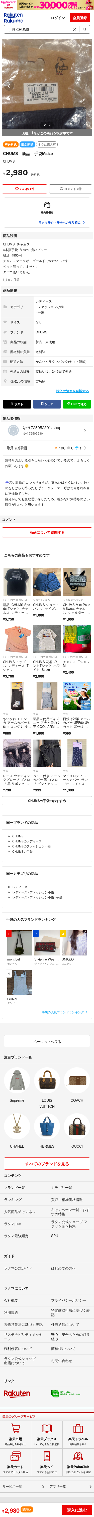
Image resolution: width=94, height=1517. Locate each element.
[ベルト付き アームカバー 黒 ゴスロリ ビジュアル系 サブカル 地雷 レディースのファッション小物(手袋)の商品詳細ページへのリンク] (47, 753)
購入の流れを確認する (72, 390)
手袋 (41, 312)
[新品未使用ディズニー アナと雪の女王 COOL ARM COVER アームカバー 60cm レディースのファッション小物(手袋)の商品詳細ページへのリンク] (47, 696)
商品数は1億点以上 (15, 1441)
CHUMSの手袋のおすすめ (47, 800)
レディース (44, 301)
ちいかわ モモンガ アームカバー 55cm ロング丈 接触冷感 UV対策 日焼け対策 (17, 726)
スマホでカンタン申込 (15, 1469)
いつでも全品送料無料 (46, 1441)
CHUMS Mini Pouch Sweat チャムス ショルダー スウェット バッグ (76, 610)
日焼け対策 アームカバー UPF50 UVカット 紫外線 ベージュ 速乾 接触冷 (76, 726)
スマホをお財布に (47, 1469)
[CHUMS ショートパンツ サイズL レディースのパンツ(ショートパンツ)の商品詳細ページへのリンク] (47, 582)
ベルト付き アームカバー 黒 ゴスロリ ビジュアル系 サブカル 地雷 (46, 781)
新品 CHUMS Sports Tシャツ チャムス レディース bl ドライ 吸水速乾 (16, 612)
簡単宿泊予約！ (78, 1441)
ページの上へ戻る (47, 1041)
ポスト (18, 404)
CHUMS (9, 161)
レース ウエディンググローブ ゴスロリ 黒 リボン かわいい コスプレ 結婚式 (16, 783)
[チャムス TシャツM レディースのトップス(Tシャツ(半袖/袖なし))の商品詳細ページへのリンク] (77, 639)
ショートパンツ (42, 599)
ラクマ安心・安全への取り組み (60, 222)
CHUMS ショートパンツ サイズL (46, 606)
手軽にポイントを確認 (78, 1469)
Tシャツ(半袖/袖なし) (15, 599)
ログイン (58, 17)
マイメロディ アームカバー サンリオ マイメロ (75, 779)
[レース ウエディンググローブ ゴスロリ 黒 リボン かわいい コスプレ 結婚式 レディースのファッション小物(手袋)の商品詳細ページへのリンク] (17, 753)
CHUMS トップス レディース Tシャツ (16, 665)
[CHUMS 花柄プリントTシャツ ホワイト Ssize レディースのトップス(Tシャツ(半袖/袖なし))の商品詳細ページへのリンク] (47, 639)
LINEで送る (78, 404)
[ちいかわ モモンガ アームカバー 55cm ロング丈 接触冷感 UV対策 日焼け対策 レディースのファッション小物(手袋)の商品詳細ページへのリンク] (17, 696)
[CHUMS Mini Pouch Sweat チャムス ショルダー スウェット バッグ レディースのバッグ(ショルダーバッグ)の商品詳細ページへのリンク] (77, 582)
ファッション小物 (51, 306)
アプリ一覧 (58, 1486)
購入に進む (77, 1510)
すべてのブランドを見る (47, 1164)
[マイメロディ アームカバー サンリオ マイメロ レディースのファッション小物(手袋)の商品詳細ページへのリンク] (77, 753)
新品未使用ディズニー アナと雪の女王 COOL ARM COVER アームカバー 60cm (46, 726)
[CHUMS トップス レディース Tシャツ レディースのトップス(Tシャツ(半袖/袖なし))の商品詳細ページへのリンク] (17, 639)
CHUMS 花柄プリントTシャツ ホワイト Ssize (46, 665)
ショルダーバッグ (73, 599)
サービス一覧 (12, 1486)
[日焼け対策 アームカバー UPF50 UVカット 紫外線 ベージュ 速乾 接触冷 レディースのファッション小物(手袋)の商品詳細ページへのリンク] (77, 696)
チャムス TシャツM (76, 663)
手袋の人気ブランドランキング (63, 1012)
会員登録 (80, 17)
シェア (48, 404)
